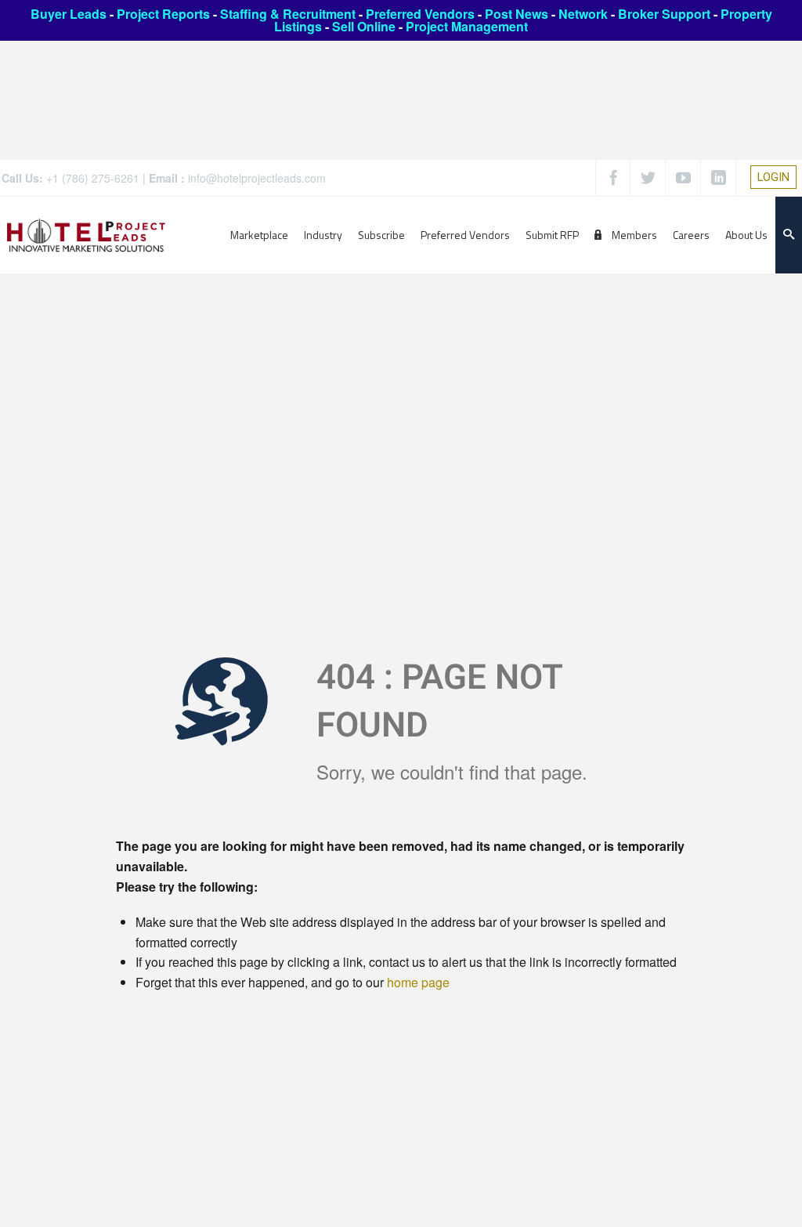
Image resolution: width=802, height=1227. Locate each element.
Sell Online (364, 26)
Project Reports (163, 14)
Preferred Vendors (420, 14)
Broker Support (664, 14)
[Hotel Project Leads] (86, 235)
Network (583, 14)
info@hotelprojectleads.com (257, 178)
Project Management (467, 26)
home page (418, 982)
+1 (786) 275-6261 (92, 178)
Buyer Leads (69, 14)
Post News (516, 14)
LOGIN (773, 177)
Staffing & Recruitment (288, 14)
